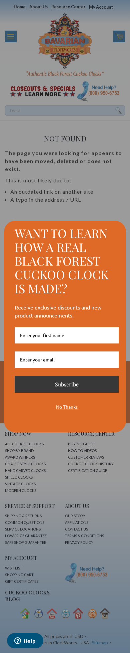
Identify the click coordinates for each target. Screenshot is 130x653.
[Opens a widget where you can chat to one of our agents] (25, 641)
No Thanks (67, 407)
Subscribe (67, 384)
